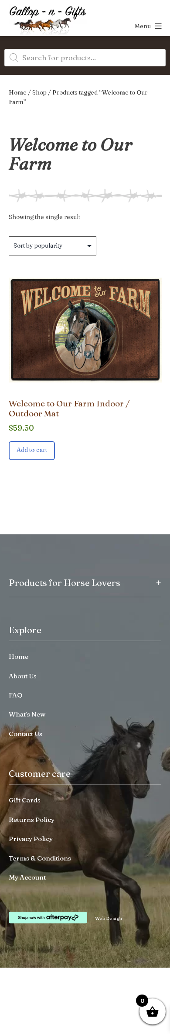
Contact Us (25, 734)
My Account (27, 877)
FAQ (16, 695)
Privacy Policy (31, 838)
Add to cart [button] (32, 450)
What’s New (27, 714)
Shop (39, 92)
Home (18, 92)
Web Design (108, 918)
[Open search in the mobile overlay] (85, 57)
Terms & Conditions (40, 858)
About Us (23, 676)
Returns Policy (31, 819)
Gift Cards (25, 800)
